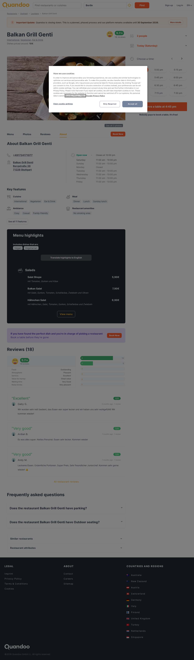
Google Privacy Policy (95, 96)
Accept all (132, 104)
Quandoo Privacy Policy (75, 96)
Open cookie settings (63, 104)
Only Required (109, 104)
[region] (98, 89)
